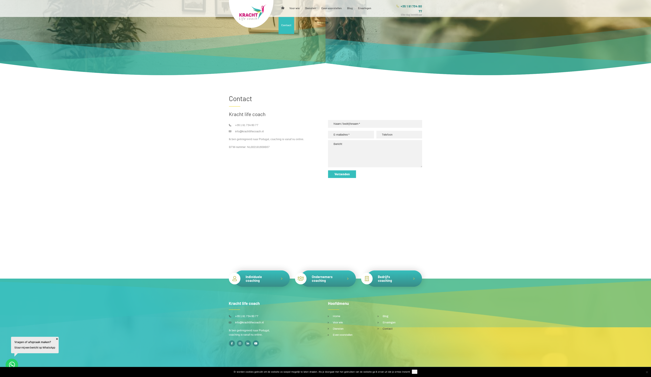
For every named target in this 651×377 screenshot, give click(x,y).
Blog (350, 8)
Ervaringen (364, 8)
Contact (286, 25)
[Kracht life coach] (251, 14)
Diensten (310, 8)
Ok (414, 371)
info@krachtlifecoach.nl (249, 131)
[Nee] (646, 372)
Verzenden (342, 174)
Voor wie (294, 8)
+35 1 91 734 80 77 (246, 125)
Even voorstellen (331, 8)
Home (283, 8)
